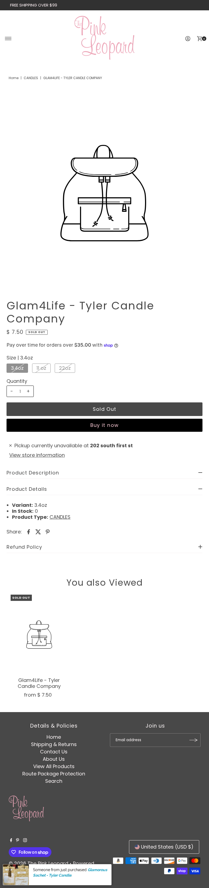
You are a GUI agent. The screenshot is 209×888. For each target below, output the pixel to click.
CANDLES (31, 78)
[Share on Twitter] (38, 531)
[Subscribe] (194, 740)
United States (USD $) (167, 846)
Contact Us (53, 751)
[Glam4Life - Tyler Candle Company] (39, 635)
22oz (65, 368)
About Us (54, 759)
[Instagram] (25, 840)
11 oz (41, 368)
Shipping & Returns (54, 744)
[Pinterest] (17, 840)
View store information (37, 455)
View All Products (54, 766)
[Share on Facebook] (28, 531)
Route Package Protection (53, 773)
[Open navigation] (8, 38)
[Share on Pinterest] (48, 531)
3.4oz (17, 368)
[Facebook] (11, 840)
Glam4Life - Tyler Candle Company (39, 683)
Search (53, 781)
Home (14, 78)
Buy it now (104, 425)
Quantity (17, 381)
